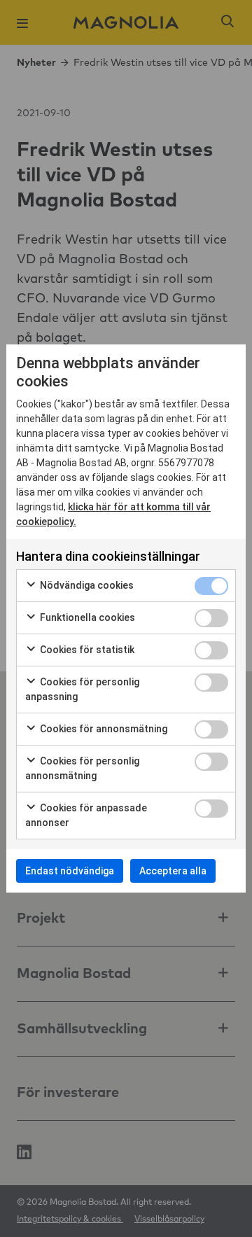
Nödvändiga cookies (86, 585)
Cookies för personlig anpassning (82, 689)
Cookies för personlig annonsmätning (82, 768)
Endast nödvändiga (69, 870)
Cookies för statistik (86, 649)
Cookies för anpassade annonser (86, 815)
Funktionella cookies (86, 617)
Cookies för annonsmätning (102, 728)
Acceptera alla (172, 870)
